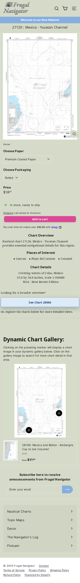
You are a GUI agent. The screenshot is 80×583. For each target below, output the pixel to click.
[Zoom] (74, 134)
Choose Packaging (17, 170)
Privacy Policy (37, 570)
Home (7, 144)
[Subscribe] (67, 489)
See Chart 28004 (40, 302)
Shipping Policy (59, 570)
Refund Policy (12, 574)
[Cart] (65, 8)
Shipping (8, 212)
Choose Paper (13, 151)
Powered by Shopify (37, 574)
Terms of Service (14, 570)
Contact (44, 565)
